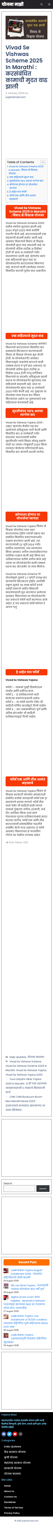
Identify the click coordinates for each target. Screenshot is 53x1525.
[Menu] (49, 4)
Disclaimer (10, 1502)
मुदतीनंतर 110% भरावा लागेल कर (26, 180)
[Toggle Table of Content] (41, 162)
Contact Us (10, 1496)
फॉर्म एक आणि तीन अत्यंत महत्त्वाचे (22, 197)
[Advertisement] (26, 130)
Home (7, 1485)
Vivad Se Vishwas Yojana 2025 (24, 1074)
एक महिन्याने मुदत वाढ (21, 177)
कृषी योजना (11, 1457)
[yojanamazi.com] (12, 4)
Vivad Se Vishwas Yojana (31, 1070)
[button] (41, 4)
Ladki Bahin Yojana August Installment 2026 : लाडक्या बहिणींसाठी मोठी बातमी (23, 1273)
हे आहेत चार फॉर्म (17, 191)
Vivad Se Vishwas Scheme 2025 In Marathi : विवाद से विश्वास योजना (26, 170)
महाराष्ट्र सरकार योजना (17, 1463)
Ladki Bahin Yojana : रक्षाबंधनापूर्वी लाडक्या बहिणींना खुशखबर (25, 1338)
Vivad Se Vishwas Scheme (25, 1061)
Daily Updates (18, 1057)
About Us (9, 1491)
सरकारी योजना (12, 1468)
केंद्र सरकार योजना (15, 1452)
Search (8, 1183)
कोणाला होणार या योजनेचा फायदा (24, 186)
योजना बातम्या (35, 1057)
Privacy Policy (12, 1513)
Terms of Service (13, 1507)
